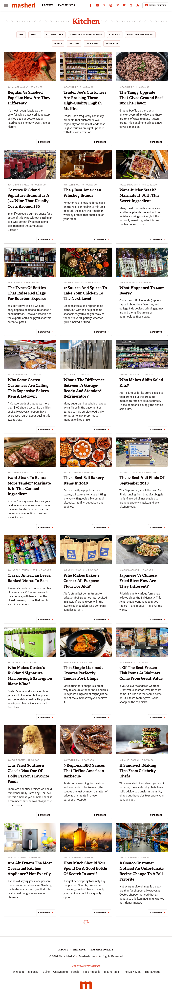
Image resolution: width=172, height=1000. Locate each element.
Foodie (75, 972)
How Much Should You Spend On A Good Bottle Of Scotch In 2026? (85, 868)
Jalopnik (33, 972)
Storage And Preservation (86, 34)
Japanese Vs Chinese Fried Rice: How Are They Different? (138, 581)
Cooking (74, 43)
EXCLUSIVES (66, 5)
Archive (79, 949)
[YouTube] (97, 6)
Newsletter (157, 5)
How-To (35, 34)
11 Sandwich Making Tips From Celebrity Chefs (137, 771)
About (63, 949)
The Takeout (152, 972)
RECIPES (48, 5)
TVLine (45, 972)
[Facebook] (91, 6)
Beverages (112, 43)
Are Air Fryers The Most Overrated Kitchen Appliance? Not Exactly (30, 868)
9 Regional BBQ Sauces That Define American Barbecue (84, 771)
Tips (21, 34)
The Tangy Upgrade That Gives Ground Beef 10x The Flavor (141, 98)
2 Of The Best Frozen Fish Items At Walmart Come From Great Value (141, 673)
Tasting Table (112, 972)
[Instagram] (111, 6)
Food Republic (91, 972)
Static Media (66, 956)
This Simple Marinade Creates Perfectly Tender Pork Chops (83, 673)
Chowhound (60, 972)
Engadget (18, 972)
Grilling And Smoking (140, 34)
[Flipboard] (124, 6)
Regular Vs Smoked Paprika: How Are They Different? (29, 98)
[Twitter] (104, 6)
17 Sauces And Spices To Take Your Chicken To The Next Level (85, 293)
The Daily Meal (132, 972)
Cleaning (114, 34)
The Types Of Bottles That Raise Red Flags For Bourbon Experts (27, 293)
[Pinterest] (118, 6)
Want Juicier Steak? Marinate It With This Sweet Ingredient (139, 195)
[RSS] (138, 6)
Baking (58, 43)
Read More (44, 142)
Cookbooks (92, 43)
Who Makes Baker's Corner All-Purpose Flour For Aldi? (81, 581)
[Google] (131, 6)
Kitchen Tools (54, 34)
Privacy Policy (102, 949)
